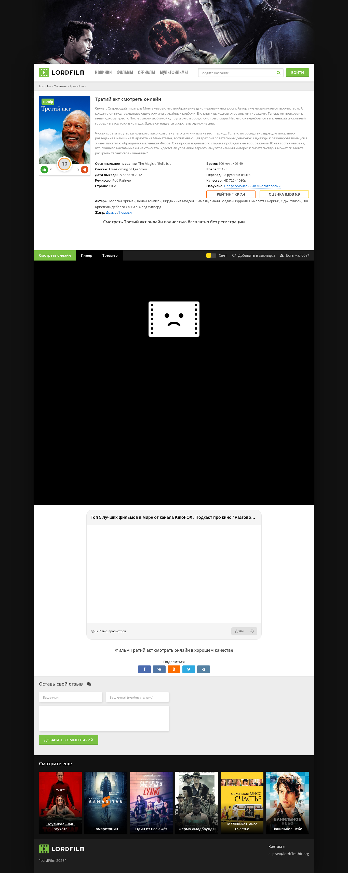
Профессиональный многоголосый (252, 186)
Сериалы (146, 72)
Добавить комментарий (68, 740)
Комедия (126, 212)
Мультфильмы (174, 72)
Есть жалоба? (297, 255)
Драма (111, 212)
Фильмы (125, 72)
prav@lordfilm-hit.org (290, 853)
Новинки (103, 72)
